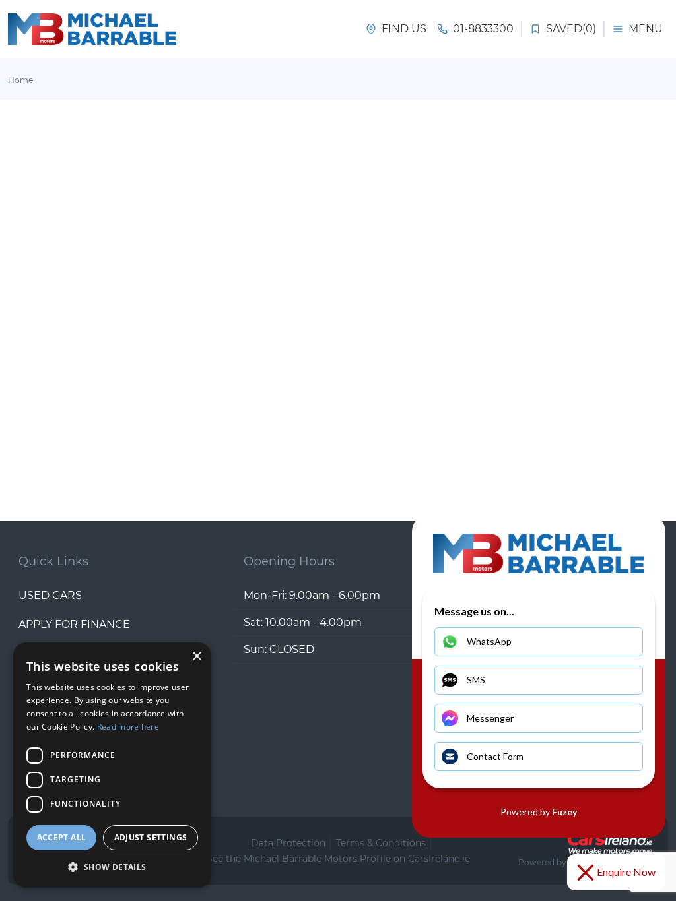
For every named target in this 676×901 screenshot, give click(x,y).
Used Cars (50, 595)
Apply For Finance (74, 624)
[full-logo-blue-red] (92, 29)
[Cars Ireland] (610, 843)
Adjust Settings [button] (150, 837)
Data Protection (288, 843)
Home (20, 80)
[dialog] (112, 765)
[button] (112, 867)
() (571, 28)
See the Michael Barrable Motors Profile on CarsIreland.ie (338, 859)
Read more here (128, 726)
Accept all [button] (61, 837)
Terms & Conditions (381, 843)
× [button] (196, 657)
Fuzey (564, 811)
